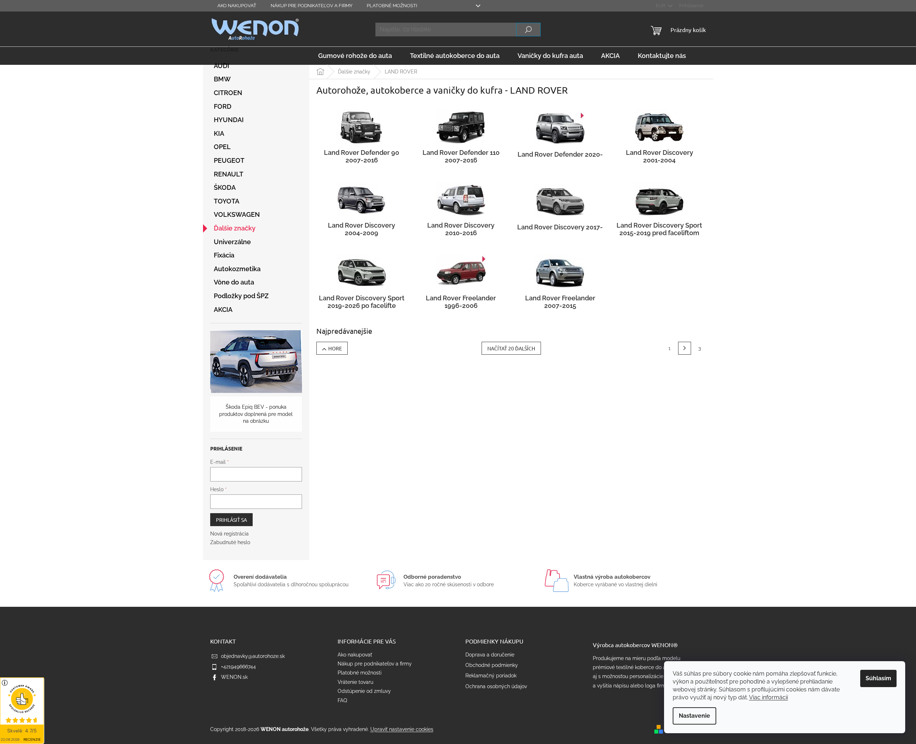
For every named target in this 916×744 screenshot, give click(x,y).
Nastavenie (694, 715)
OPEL (222, 147)
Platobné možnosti (392, 5)
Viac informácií (768, 697)
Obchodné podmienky (491, 665)
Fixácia (224, 255)
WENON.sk (234, 677)
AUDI (221, 66)
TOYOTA (226, 201)
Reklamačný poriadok (490, 675)
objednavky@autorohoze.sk (253, 656)
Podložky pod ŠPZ (241, 296)
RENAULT (228, 174)
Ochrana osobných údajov (496, 686)
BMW (222, 79)
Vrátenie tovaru (355, 682)
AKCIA (223, 309)
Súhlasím (878, 678)
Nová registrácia (229, 534)
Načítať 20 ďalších (511, 348)
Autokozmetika (237, 269)
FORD (222, 106)
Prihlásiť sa (231, 519)
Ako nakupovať (236, 5)
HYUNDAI (229, 120)
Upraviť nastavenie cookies (401, 729)
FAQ (342, 700)
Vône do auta (234, 282)
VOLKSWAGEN (237, 214)
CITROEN (228, 93)
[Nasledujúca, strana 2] (684, 348)
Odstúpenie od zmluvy (364, 691)
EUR (661, 5)
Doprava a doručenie (489, 655)
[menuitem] (355, 56)
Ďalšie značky (235, 228)
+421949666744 (238, 666)
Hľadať (528, 29)
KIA (219, 133)
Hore (335, 348)
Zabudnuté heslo (230, 542)
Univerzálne (232, 242)
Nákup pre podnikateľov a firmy (311, 5)
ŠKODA (225, 187)
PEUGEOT (229, 160)
